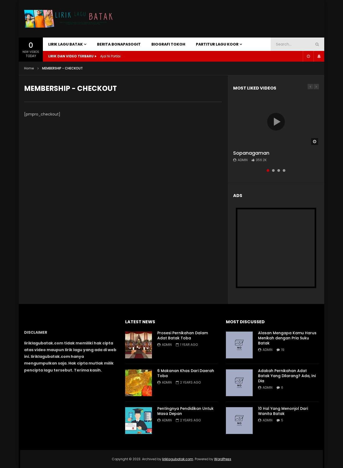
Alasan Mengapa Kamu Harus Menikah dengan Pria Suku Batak (287, 338)
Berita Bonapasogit (119, 44)
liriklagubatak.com (177, 459)
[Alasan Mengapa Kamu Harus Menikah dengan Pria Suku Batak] (239, 345)
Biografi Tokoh (168, 44)
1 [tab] (268, 170)
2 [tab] (273, 170)
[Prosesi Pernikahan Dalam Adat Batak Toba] (138, 345)
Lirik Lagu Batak (65, 44)
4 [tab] (284, 170)
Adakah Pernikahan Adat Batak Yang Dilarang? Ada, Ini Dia (287, 376)
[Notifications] (319, 56)
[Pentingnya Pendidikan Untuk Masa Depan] (138, 420)
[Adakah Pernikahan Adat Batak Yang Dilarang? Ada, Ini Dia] (239, 382)
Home (29, 68)
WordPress (222, 459)
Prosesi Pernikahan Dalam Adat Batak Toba (182, 335)
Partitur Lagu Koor (217, 44)
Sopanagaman (251, 153)
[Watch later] (308, 56)
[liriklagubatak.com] (69, 19)
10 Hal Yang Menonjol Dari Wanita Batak (283, 411)
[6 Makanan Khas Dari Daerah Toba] (138, 382)
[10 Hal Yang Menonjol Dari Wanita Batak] (239, 420)
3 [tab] (278, 170)
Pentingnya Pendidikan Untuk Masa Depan (185, 411)
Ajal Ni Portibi (110, 56)
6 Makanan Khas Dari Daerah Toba (185, 373)
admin (243, 160)
